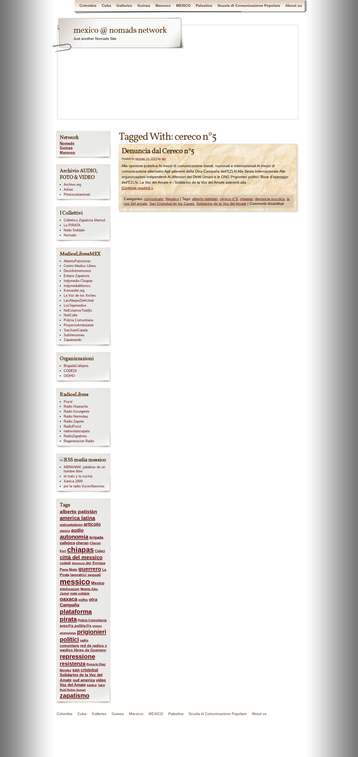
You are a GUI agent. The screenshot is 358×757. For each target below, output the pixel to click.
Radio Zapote (74, 421)
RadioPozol (72, 426)
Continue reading (137, 188)
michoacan (69, 589)
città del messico (81, 557)
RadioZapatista (75, 436)
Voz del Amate (73, 685)
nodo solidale (80, 593)
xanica (92, 685)
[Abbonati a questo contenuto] (66, 460)
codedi (65, 563)
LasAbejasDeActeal (79, 300)
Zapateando (73, 340)
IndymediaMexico (77, 286)
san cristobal (85, 670)
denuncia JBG (81, 563)
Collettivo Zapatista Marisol (84, 220)
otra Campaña (78, 602)
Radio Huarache (76, 406)
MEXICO (183, 5)
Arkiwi (68, 189)
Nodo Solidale (74, 230)
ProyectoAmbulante (79, 325)
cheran (82, 543)
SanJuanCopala (76, 330)
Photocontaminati (77, 194)
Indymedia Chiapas (78, 281)
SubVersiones (74, 335)
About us (293, 5)
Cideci (100, 551)
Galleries (124, 5)
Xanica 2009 (73, 481)
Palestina (204, 5)
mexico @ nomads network (120, 30)
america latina (77, 518)
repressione (77, 656)
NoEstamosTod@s (78, 310)
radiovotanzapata (77, 431)
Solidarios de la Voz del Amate (221, 203)
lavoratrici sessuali (85, 575)
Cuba (106, 5)
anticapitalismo (71, 525)
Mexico (97, 583)
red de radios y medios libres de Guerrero (83, 647)
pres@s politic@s (75, 625)
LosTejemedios (75, 305)
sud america (84, 680)
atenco (65, 531)
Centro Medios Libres (80, 266)
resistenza (72, 664)
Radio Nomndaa (76, 416)
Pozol (68, 402)
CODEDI (70, 371)
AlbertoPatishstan (77, 261)
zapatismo (74, 695)
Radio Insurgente (76, 411)
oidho (83, 600)
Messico (172, 199)
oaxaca (68, 599)
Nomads (67, 143)
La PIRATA (72, 225)
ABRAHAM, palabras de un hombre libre (84, 469)
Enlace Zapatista (76, 276)
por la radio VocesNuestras (84, 486)
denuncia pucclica (270, 199)
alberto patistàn (205, 199)
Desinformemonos (77, 271)
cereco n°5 (229, 199)
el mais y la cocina (78, 476)
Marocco (163, 5)
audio (77, 530)
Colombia (87, 5)
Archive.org (72, 184)
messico (75, 581)
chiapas (246, 199)
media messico (90, 460)
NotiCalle (70, 315)
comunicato (153, 199)
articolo (92, 524)
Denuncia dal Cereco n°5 (158, 151)
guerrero (89, 569)
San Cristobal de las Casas (171, 203)
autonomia (74, 537)
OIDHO (69, 376)
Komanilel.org (74, 290)
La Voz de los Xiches (80, 295)
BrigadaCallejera (76, 366)
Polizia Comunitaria (78, 320)
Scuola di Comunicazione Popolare (249, 5)
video (101, 680)
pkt (164, 158)
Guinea (143, 5)
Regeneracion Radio (79, 441)
